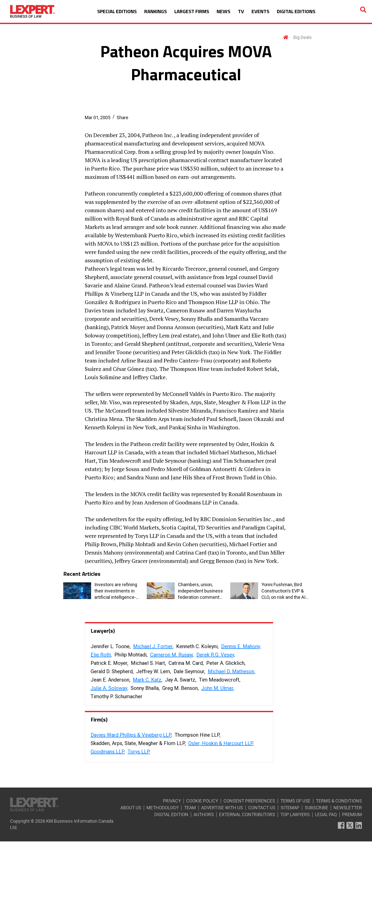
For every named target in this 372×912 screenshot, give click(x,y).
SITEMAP (290, 807)
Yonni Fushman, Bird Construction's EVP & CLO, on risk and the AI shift (283, 591)
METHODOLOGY (163, 807)
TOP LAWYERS (295, 814)
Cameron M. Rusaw (171, 655)
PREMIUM (352, 814)
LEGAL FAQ (326, 814)
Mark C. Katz (147, 680)
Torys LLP (139, 752)
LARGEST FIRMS (191, 11)
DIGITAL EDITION (171, 814)
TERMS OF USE (295, 800)
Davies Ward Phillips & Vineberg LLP (131, 735)
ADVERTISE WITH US (222, 807)
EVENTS (260, 11)
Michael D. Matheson (231, 671)
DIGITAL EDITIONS (296, 11)
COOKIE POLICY (202, 800)
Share (122, 117)
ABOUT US (130, 807)
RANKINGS (155, 11)
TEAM (190, 807)
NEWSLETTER (348, 807)
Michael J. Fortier (153, 646)
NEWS (223, 11)
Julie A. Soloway (109, 688)
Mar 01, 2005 (97, 117)
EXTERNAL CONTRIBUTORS (247, 814)
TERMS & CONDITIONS (339, 800)
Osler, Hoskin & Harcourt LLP (220, 743)
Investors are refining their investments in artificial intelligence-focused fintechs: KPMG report (115, 591)
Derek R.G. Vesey (215, 655)
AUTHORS (204, 814)
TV (241, 11)
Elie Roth (101, 655)
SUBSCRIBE (316, 807)
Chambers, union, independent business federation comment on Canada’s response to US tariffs (200, 591)
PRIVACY (172, 800)
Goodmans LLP (107, 752)
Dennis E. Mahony (240, 646)
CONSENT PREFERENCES (249, 800)
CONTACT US (261, 807)
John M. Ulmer (217, 688)
